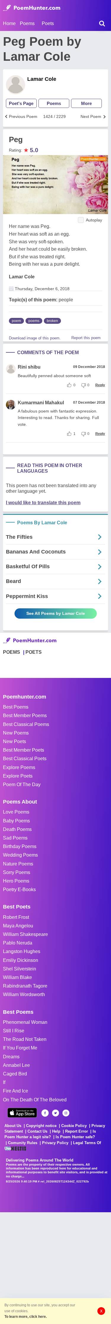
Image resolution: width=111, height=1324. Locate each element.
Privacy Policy (55, 1143)
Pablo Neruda (17, 942)
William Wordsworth (24, 994)
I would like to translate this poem (43, 502)
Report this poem (86, 338)
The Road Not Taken (24, 1039)
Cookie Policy (74, 1125)
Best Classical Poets (24, 758)
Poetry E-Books (19, 889)
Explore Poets (18, 775)
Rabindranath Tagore (25, 985)
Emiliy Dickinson (20, 960)
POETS (33, 652)
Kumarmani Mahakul (41, 402)
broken (52, 321)
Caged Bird (15, 1073)
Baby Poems (16, 820)
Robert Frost (16, 917)
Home (9, 23)
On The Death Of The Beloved (35, 1099)
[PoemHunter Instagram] (66, 1113)
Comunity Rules (22, 1143)
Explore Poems (19, 767)
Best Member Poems (25, 715)
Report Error (76, 1131)
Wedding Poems (20, 855)
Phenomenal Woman (25, 1022)
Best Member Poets (23, 750)
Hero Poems (16, 880)
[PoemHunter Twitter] (55, 1113)
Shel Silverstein (19, 968)
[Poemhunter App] (22, 1113)
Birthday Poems (19, 846)
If (4, 1082)
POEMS (11, 652)
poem (16, 321)
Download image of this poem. (35, 338)
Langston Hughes (21, 951)
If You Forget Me (20, 1047)
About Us (12, 1125)
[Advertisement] (55, 1267)
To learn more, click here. (25, 1317)
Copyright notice (41, 1125)
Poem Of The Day (22, 784)
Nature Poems (18, 863)
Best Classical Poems (26, 724)
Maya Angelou (18, 925)
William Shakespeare (25, 934)
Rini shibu (29, 366)
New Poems (16, 732)
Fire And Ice (15, 1090)
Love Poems (16, 811)
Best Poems (15, 706)
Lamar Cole (41, 79)
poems (33, 321)
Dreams (11, 1056)
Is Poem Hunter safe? (75, 1137)
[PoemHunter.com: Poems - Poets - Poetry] (31, 8)
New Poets (14, 741)
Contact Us (37, 1131)
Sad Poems (15, 837)
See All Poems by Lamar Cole (55, 613)
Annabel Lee (16, 1065)
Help (56, 1131)
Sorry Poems (16, 872)
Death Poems (17, 829)
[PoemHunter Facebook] (45, 1113)
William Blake (17, 977)
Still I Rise (13, 1030)
